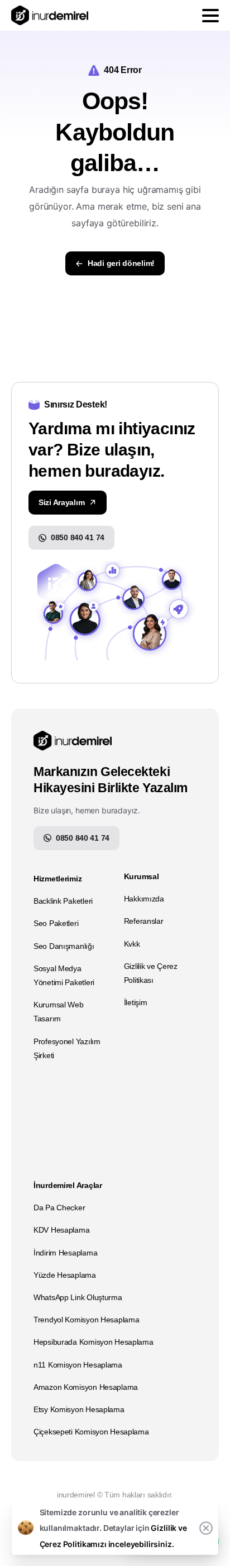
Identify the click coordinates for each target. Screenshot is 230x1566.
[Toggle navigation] (210, 15)
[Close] (206, 1528)
